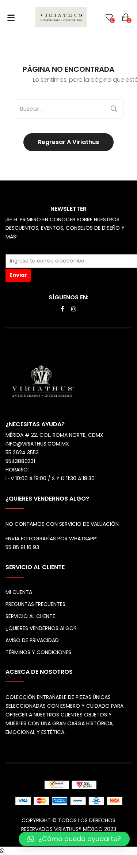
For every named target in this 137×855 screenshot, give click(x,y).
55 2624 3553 (22, 452)
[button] (74, 839)
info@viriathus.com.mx (37, 443)
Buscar (114, 109)
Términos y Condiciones (38, 652)
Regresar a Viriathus (68, 142)
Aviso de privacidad (32, 640)
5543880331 (20, 461)
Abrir (10, 17)
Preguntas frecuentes (35, 604)
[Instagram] (73, 309)
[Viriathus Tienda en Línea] (61, 17)
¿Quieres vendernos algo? (41, 628)
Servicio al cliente (30, 616)
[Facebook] (62, 309)
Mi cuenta (18, 592)
